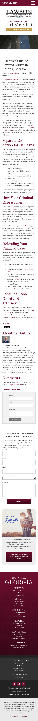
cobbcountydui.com (19, 692)
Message (12, 409)
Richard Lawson (15, 73)
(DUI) (14, 209)
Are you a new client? (9, 476)
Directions (19, 671)
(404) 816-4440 (10, 3)
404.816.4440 (19, 24)
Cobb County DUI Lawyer (19, 661)
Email (10, 403)
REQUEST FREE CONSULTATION (19, 29)
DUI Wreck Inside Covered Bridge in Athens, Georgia (15, 65)
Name (11, 396)
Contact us (11, 317)
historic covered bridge (11, 80)
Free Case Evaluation (19, 675)
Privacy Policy (19, 668)
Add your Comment (15, 385)
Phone (4, 467)
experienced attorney (23, 226)
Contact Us (19, 663)
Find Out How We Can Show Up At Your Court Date (19, 557)
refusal (17, 279)
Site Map (19, 666)
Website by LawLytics (19, 716)
